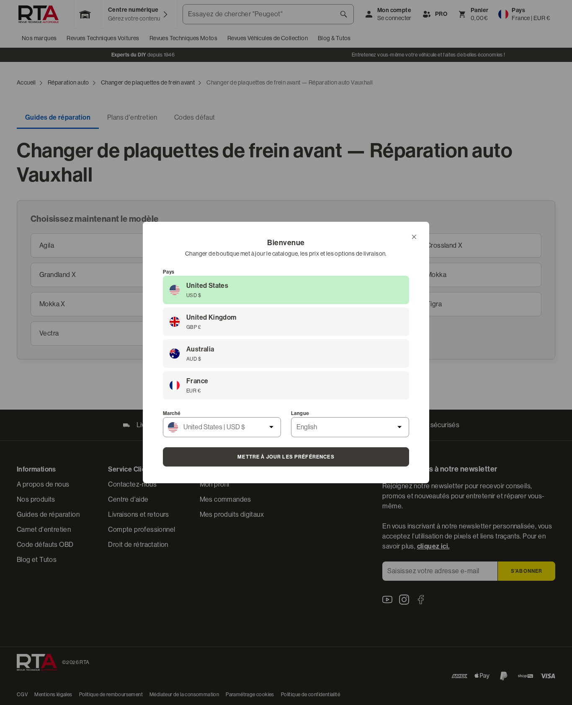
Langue (300, 413)
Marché (171, 413)
